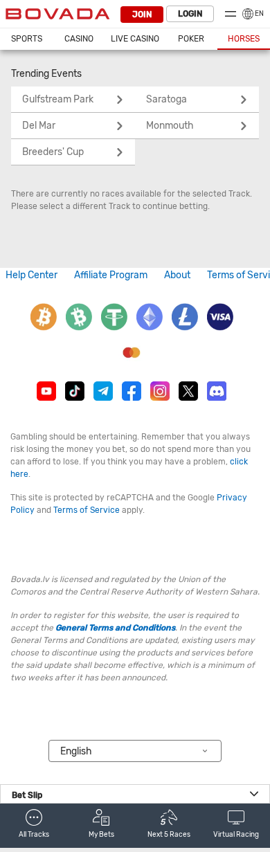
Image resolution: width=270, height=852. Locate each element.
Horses (244, 39)
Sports (26, 39)
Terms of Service (86, 510)
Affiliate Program (110, 275)
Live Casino (135, 39)
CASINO (78, 39)
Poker (191, 39)
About (177, 275)
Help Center (31, 275)
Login (190, 14)
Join (142, 14)
